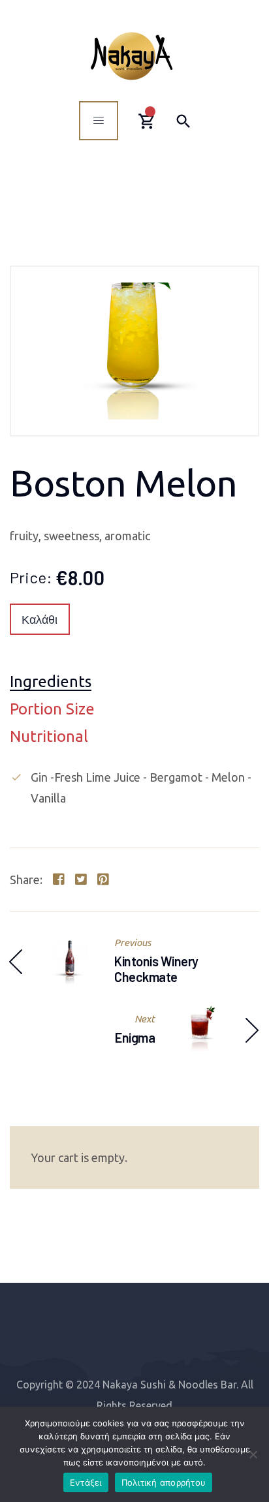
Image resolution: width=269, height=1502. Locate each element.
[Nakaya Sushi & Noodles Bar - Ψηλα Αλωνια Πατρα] (131, 55)
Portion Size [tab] (52, 709)
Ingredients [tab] (50, 682)
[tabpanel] (134, 787)
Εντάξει (86, 1482)
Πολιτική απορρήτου (163, 1482)
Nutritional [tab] (49, 737)
